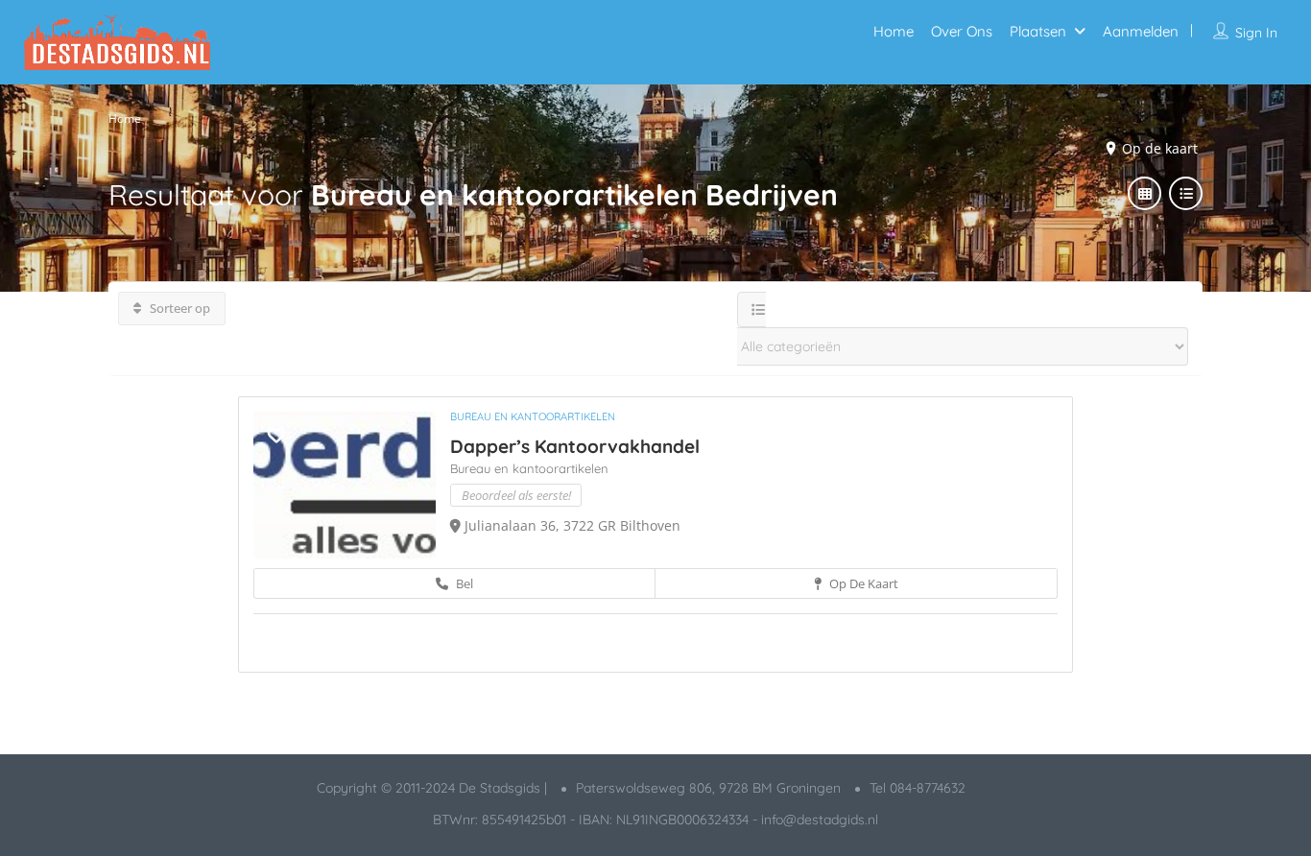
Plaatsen (1038, 31)
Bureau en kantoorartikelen (532, 416)
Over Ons (961, 31)
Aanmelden (1141, 31)
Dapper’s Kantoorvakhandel (575, 446)
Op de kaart (862, 583)
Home (893, 31)
